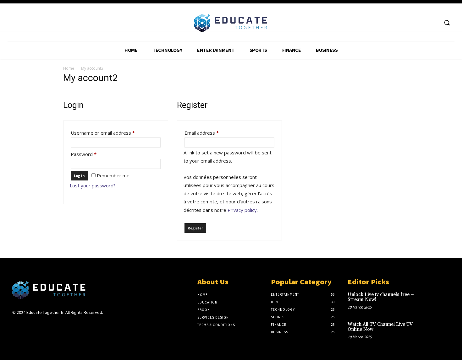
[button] (446, 22)
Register (195, 228)
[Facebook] (410, 23)
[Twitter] (422, 23)
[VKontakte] (49, 324)
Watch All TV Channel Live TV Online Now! (380, 327)
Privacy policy (242, 210)
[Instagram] (27, 324)
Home (68, 68)
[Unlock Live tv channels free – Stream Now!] (439, 301)
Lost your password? (93, 185)
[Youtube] (433, 23)
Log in (79, 175)
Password (93, 154)
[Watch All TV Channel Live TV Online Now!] (439, 331)
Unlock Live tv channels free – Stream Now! (381, 297)
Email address (211, 132)
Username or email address (112, 132)
